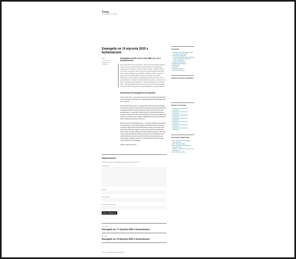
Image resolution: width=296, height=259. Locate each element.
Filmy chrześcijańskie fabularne (181, 58)
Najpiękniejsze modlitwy (178, 63)
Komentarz (106, 166)
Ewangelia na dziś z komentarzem (180, 52)
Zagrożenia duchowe (177, 70)
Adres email (106, 197)
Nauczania (174, 65)
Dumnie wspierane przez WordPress (115, 252)
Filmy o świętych (178, 60)
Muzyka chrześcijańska (178, 62)
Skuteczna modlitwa (180, 144)
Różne (173, 67)
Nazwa (104, 189)
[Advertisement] (148, 35)
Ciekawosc (175, 148)
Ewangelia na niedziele (179, 54)
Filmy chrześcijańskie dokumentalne (183, 57)
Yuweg (105, 11)
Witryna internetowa (108, 204)
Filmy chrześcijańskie (177, 55)
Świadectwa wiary (176, 68)
